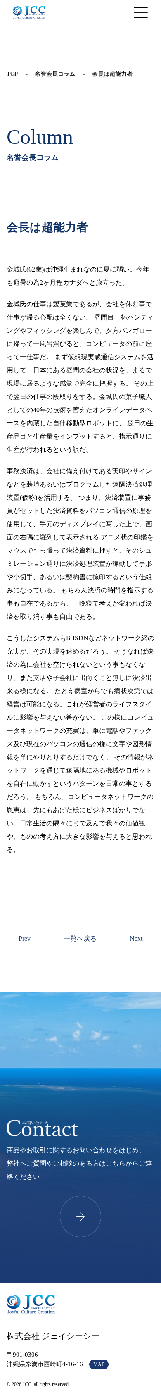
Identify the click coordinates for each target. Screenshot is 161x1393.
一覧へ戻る (80, 938)
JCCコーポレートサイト (29, 12)
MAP (98, 1364)
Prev (25, 938)
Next (136, 938)
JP (100, 12)
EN (112, 12)
